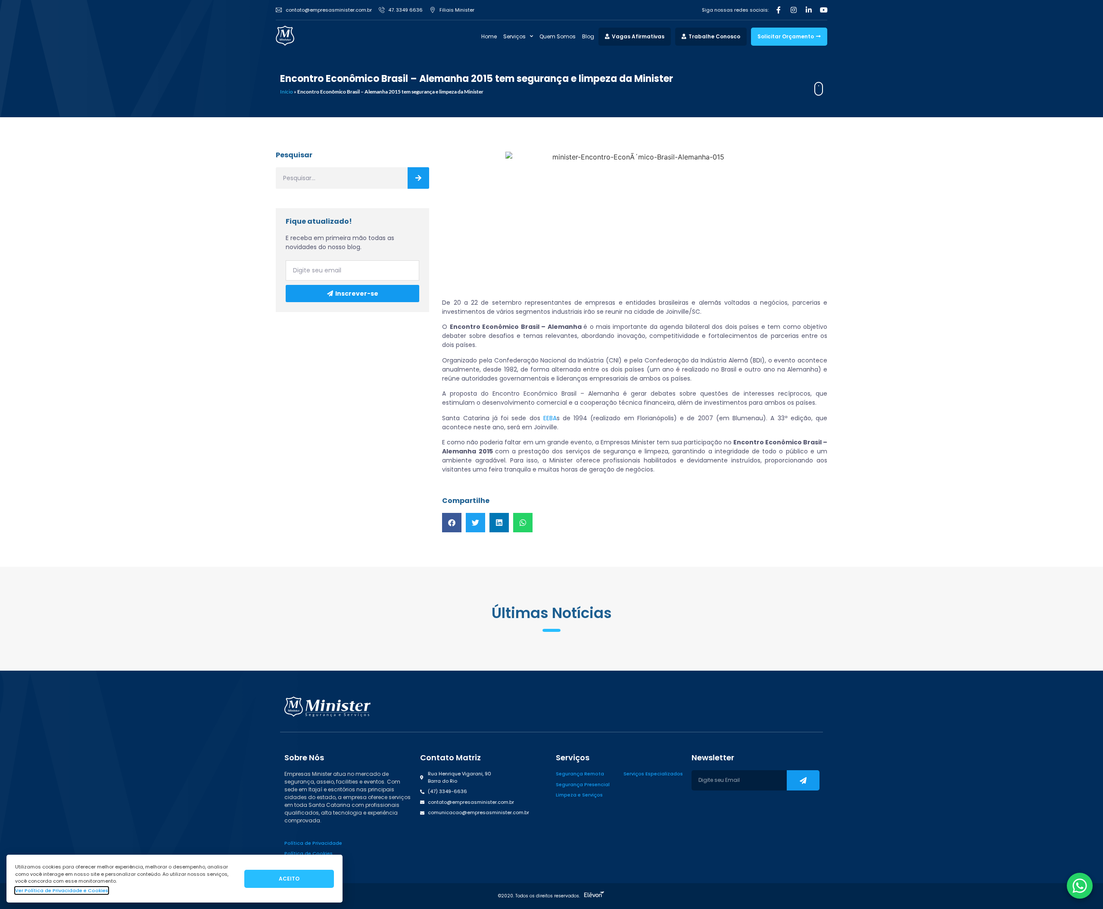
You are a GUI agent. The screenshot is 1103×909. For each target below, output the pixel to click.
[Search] (418, 178)
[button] (451, 522)
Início (286, 91)
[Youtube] (823, 9)
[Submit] (803, 780)
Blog (588, 36)
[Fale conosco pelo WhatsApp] (1080, 886)
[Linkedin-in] (808, 9)
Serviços (514, 36)
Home (489, 36)
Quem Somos (557, 36)
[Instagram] (793, 9)
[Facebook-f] (778, 9)
